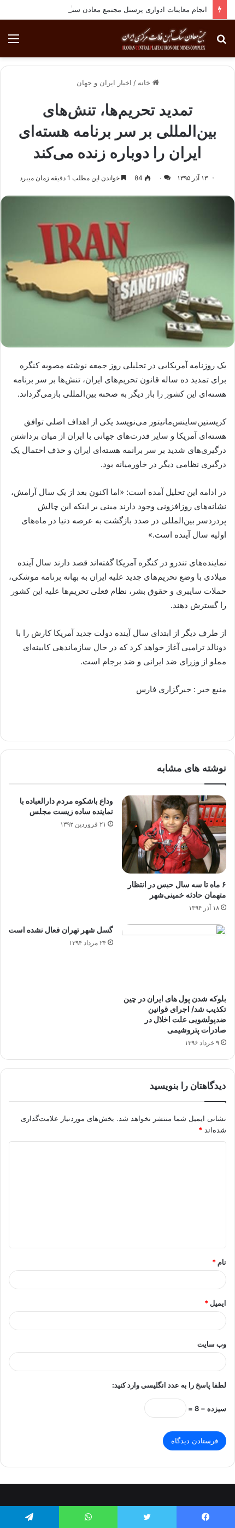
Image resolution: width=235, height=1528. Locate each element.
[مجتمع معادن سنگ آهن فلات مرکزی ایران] (164, 38)
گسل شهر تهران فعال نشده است (61, 929)
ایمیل (215, 1303)
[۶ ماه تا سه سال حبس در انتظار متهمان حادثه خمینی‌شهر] (174, 834)
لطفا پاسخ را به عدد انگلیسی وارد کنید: (169, 1384)
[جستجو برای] (221, 42)
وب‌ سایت (211, 1344)
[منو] (13, 42)
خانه (145, 82)
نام (219, 1262)
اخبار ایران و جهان (104, 82)
